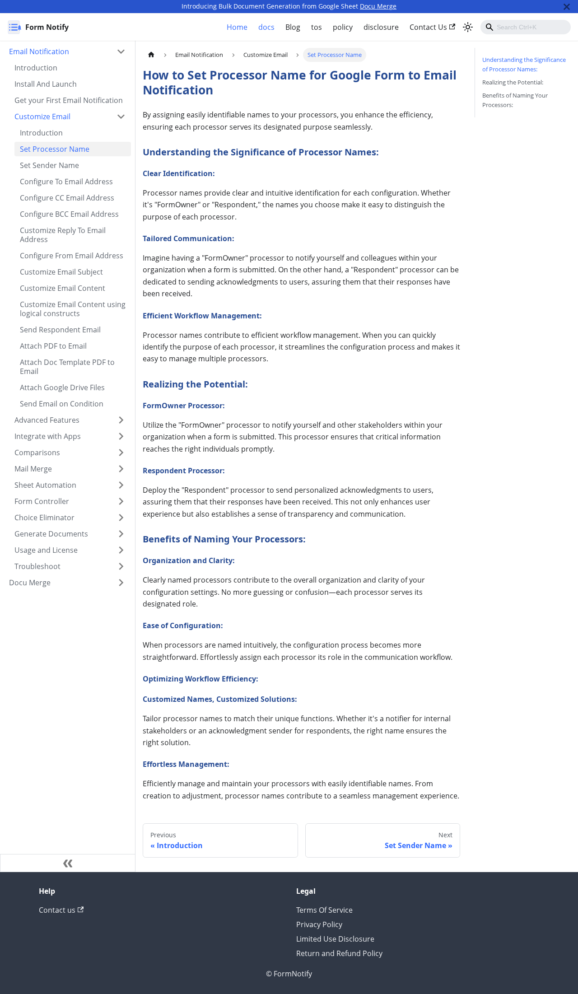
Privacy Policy (319, 924)
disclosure (381, 27)
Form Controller (41, 501)
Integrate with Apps (47, 436)
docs (266, 27)
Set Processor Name (54, 149)
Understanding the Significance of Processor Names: (524, 64)
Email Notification (39, 51)
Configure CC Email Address (67, 198)
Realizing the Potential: (512, 82)
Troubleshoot (37, 566)
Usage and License (46, 550)
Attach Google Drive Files (62, 387)
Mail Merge (33, 469)
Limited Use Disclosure (335, 939)
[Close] (566, 6)
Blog (292, 27)
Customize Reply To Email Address (63, 234)
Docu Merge (378, 6)
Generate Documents (51, 534)
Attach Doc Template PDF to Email (67, 366)
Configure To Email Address (66, 182)
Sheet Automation (45, 485)
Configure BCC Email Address (69, 214)
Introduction (35, 68)
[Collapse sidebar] (67, 863)
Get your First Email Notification (68, 100)
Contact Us (428, 27)
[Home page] (151, 55)
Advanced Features (46, 420)
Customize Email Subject (61, 272)
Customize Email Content (62, 288)
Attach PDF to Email (53, 346)
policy (343, 27)
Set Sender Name (49, 165)
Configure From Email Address (71, 256)
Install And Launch (45, 84)
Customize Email (42, 116)
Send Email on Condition (61, 404)
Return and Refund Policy (339, 953)
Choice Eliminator (44, 518)
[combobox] (525, 27)
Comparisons (37, 452)
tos (316, 27)
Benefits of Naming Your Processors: (515, 100)
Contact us (57, 910)
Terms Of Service (324, 910)
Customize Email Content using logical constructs (73, 308)
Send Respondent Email (60, 330)
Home (237, 27)
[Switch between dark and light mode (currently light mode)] (468, 27)
